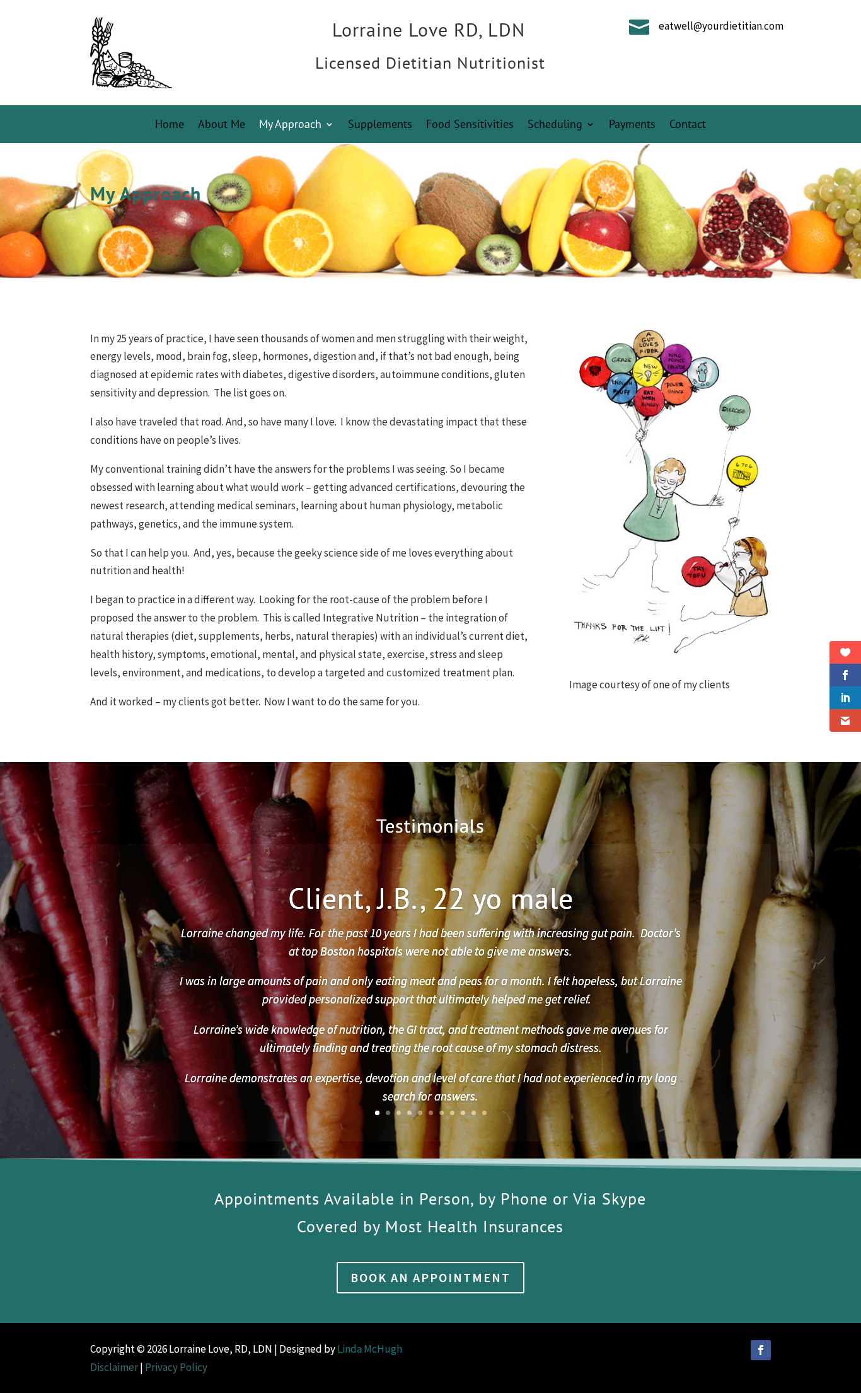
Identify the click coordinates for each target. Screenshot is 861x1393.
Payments (632, 125)
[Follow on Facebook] (761, 1350)
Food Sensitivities (470, 125)
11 (484, 1113)
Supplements (380, 125)
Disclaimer (114, 1367)
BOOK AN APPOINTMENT (430, 1277)
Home (169, 125)
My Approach (290, 125)
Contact (687, 125)
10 (473, 1113)
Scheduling (555, 125)
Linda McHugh (370, 1349)
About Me (221, 125)
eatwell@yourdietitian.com (721, 26)
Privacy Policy (176, 1367)
